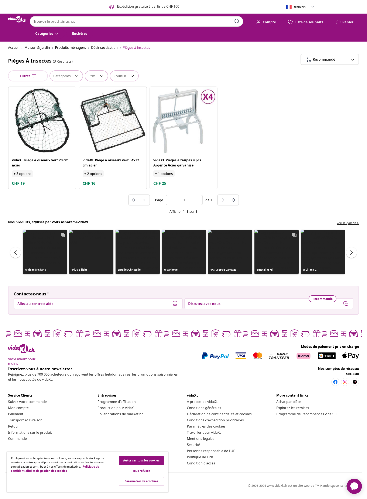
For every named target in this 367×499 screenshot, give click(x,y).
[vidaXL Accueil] (17, 19)
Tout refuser (141, 471)
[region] (87, 472)
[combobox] (136, 21)
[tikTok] (355, 382)
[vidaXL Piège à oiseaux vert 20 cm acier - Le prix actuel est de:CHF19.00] (42, 120)
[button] (45, 252)
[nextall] (233, 200)
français (300, 7)
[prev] (144, 200)
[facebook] (335, 382)
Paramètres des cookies (206, 426)
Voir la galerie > (348, 223)
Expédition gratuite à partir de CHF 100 (147, 6)
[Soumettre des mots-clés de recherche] (236, 21)
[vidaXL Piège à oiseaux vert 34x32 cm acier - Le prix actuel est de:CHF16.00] (113, 120)
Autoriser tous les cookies (141, 460)
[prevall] (134, 200)
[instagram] (345, 382)
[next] (223, 200)
